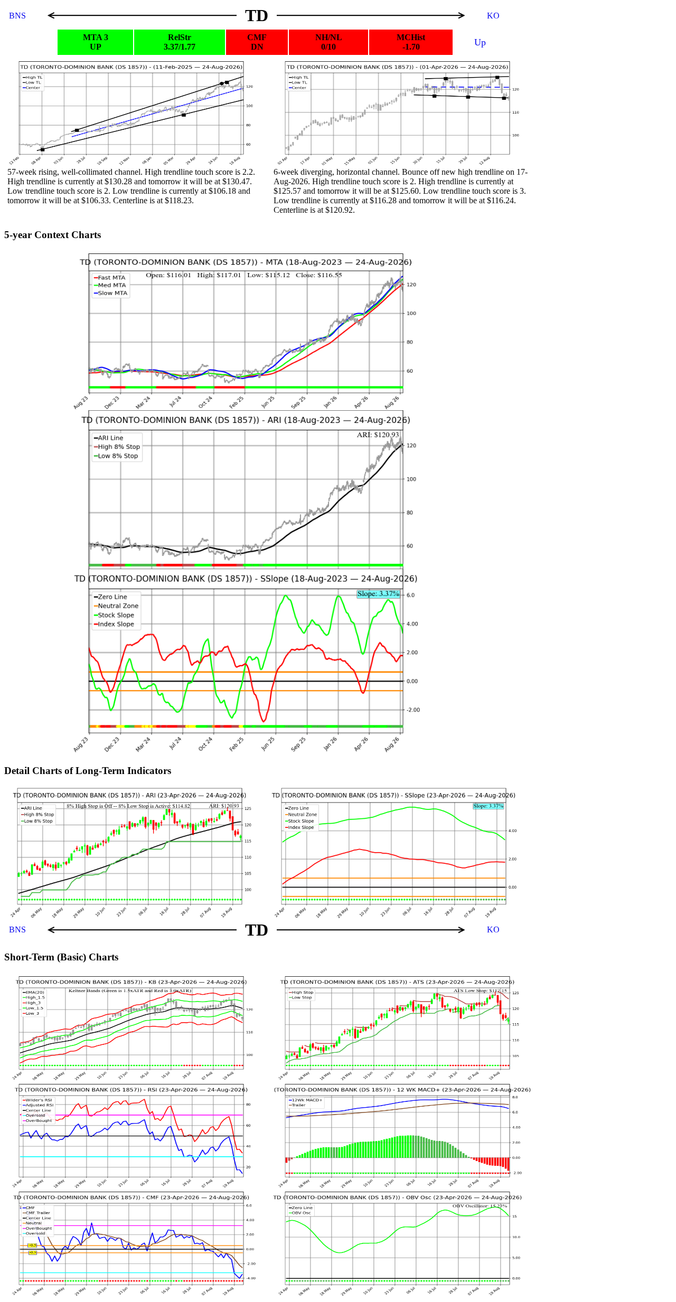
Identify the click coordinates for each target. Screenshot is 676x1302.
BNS (18, 15)
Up (480, 42)
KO (493, 15)
